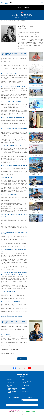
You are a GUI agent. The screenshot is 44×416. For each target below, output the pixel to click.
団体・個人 (25, 382)
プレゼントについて (26, 385)
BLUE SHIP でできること (11, 382)
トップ (2, 20)
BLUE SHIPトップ (25, 391)
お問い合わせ (24, 387)
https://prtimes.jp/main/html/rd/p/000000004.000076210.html (11, 316)
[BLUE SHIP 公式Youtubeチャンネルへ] (29, 368)
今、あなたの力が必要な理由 (8, 20)
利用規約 (23, 388)
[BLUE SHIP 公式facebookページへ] (14, 368)
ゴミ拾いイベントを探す (14, 397)
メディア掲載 (9, 385)
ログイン (30, 400)
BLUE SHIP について (10, 381)
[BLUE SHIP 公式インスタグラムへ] (24, 368)
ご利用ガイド (9, 392)
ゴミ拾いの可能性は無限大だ (12, 388)
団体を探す (30, 397)
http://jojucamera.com (5, 354)
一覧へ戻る (22, 358)
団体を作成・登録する (13, 400)
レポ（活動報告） (26, 383)
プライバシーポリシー (26, 389)
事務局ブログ (9, 394)
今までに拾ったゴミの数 (11, 391)
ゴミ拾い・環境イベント (27, 381)
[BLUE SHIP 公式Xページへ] (19, 368)
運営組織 (8, 386)
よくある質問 (9, 383)
